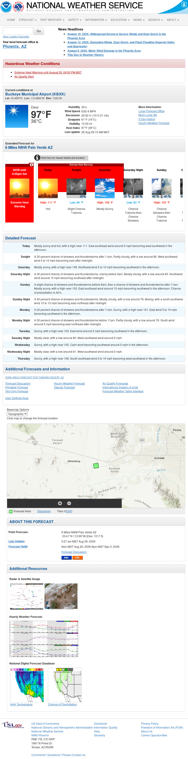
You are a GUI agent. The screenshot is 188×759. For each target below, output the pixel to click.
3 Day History (146, 119)
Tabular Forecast (64, 387)
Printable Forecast (16, 387)
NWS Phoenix (40, 735)
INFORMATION (95, 20)
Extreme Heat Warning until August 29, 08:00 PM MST (48, 72)
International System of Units (120, 387)
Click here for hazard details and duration (63, 157)
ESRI (69, 511)
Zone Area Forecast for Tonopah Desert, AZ (34, 377)
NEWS (137, 20)
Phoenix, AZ (15, 46)
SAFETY (73, 20)
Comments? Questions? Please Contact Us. (58, 755)
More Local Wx (147, 115)
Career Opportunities (154, 735)
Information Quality (105, 727)
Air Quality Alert (24, 76)
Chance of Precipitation (62, 704)
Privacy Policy (149, 723)
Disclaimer (44, 511)
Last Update (16, 541)
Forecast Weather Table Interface (123, 391)
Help (97, 731)
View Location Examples (16, 36)
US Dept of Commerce (45, 723)
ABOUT (172, 20)
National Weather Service (47, 731)
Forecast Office (151, 111)
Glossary (99, 735)
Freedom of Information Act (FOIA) (162, 727)
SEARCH (154, 20)
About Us (146, 731)
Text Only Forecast (16, 391)
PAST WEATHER (51, 20)
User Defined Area (16, 398)
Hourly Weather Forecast (69, 383)
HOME (11, 20)
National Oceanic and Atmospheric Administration (62, 727)
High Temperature (21, 704)
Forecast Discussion (17, 383)
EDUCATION (119, 20)
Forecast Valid (17, 546)
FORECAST (26, 20)
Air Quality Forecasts (115, 383)
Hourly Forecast (153, 123)
